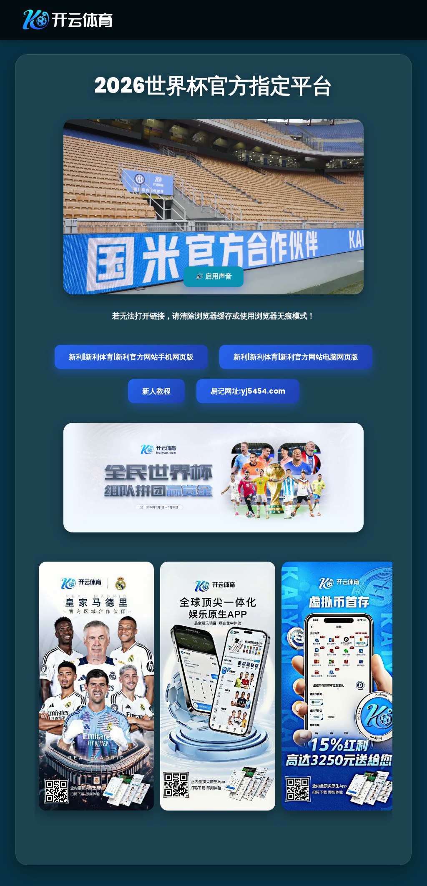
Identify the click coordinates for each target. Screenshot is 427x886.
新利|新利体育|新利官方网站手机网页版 (131, 357)
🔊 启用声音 (213, 276)
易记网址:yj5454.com (248, 391)
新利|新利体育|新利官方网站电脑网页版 (296, 357)
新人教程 (156, 391)
